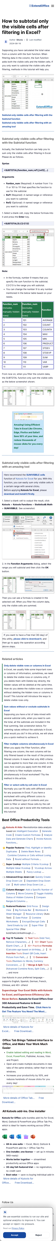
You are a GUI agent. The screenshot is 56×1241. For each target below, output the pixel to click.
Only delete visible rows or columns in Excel (27, 665)
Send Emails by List (17, 925)
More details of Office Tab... (19, 1097)
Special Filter (12, 929)
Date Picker (22, 917)
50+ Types (44, 941)
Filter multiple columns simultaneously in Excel (29, 743)
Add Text (45, 938)
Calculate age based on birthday (24, 949)
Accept (14, 1235)
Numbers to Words (22, 961)
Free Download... (23, 1031)
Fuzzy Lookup (34, 871)
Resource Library (34, 913)
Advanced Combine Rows (20, 968)
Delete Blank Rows (30, 851)
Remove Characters (16, 941)
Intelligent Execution (27, 831)
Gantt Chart (13, 945)
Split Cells (40, 968)
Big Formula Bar (23, 910)
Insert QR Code (31, 953)
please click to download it (27, 638)
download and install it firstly (19, 494)
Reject (38, 1235)
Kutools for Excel (24, 478)
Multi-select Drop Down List (28, 884)
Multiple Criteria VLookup (35, 864)
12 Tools (32, 938)
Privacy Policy (18, 1228)
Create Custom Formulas (28, 835)
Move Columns (25, 893)
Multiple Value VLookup (18, 868)
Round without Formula (27, 859)
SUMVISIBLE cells (35, 474)
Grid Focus (32, 906)
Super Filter (37, 925)
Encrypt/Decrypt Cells (33, 921)
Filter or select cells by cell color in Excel (25, 784)
